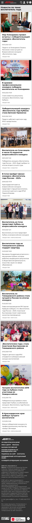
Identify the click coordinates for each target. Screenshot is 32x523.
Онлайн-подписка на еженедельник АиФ (9, 450)
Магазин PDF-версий (9, 447)
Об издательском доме (10, 442)
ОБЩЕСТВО (6, 56)
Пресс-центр (6, 445)
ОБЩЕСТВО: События (10, 168)
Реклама (15, 445)
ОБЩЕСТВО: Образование (11, 237)
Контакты (21, 454)
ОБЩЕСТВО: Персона (9, 317)
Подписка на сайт (8, 454)
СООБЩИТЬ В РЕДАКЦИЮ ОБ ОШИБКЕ (14, 460)
